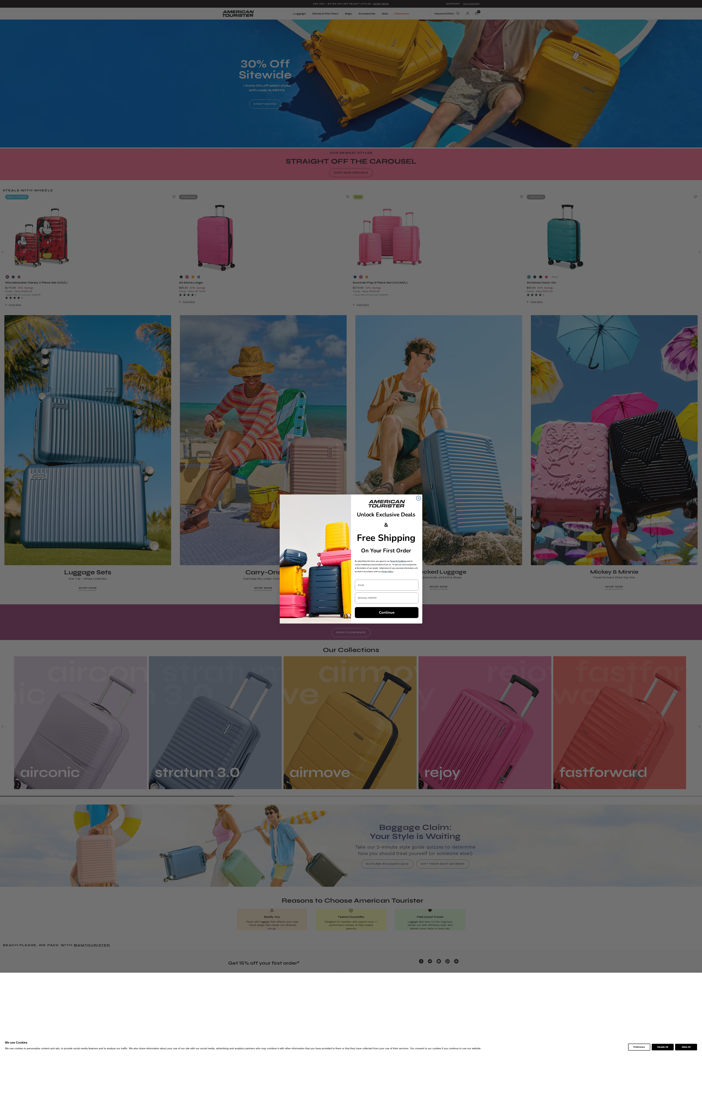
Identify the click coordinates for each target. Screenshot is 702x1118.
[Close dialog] (418, 498)
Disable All (662, 1047)
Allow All (686, 1047)
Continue (387, 612)
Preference (639, 1047)
